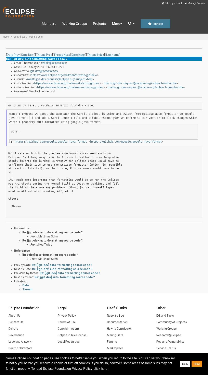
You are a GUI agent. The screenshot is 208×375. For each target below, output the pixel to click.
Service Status (166, 348)
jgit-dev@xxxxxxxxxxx (44, 71)
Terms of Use (67, 322)
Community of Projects (171, 322)
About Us (15, 315)
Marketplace (115, 348)
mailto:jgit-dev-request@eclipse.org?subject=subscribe (140, 83)
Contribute (19, 36)
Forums (112, 341)
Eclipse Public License (72, 335)
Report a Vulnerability (170, 341)
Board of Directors (20, 348)
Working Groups (74, 24)
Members (49, 24)
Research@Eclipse (168, 335)
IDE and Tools (165, 315)
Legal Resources (69, 341)
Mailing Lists (36, 36)
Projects (99, 24)
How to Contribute (119, 328)
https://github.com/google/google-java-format (51, 141)
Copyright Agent (68, 328)
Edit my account (173, 3)
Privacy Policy (67, 315)
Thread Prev (44, 54)
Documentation (117, 322)
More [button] (116, 24)
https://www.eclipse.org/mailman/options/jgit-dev (70, 87)
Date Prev (13, 54)
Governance (16, 335)
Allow (197, 363)
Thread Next (62, 54)
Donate (157, 24)
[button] (131, 24)
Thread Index (95, 54)
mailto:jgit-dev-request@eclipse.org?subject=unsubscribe (146, 87)
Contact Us (16, 322)
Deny (185, 363)
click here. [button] (101, 368)
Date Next (27, 54)
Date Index (78, 54)
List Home (112, 54)
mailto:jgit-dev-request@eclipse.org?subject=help (60, 79)
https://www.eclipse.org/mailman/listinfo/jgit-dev (66, 83)
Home (6, 36)
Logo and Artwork (20, 341)
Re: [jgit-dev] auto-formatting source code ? (52, 232)
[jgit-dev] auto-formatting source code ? (50, 254)
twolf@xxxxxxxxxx (54, 63)
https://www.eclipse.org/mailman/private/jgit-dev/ (64, 75)
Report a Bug (115, 315)
